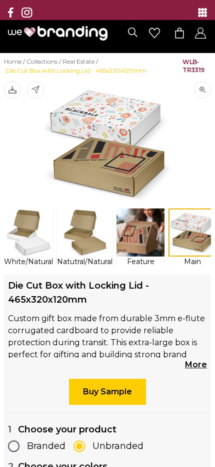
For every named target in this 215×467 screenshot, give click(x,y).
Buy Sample (107, 391)
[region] (107, 233)
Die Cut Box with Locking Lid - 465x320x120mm (76, 70)
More (196, 364)
